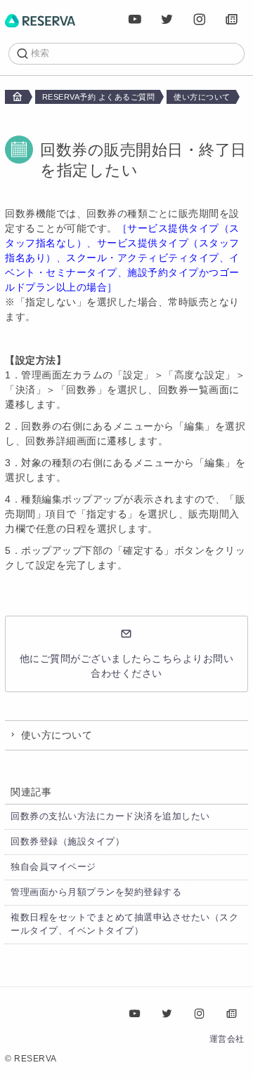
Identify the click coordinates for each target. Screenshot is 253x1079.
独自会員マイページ (53, 867)
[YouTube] (135, 19)
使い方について (202, 97)
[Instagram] (199, 19)
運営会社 (227, 1039)
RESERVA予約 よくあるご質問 (98, 97)
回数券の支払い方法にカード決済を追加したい (110, 816)
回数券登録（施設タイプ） (67, 842)
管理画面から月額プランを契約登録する (96, 892)
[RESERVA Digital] (232, 19)
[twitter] (167, 19)
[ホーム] (40, 19)
